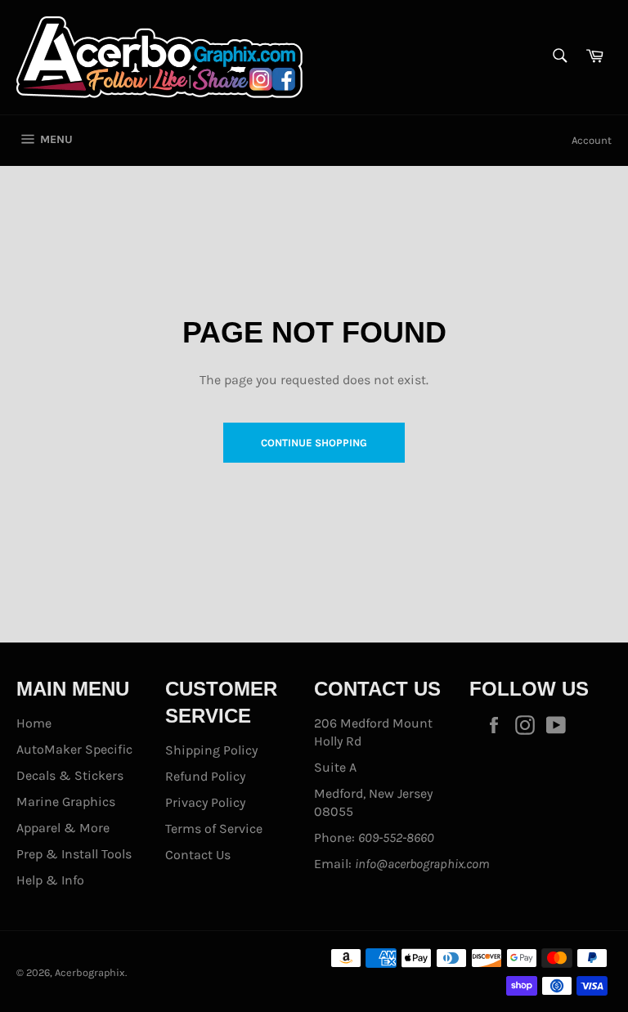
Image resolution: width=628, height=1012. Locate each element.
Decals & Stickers (69, 775)
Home (34, 723)
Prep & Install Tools (74, 854)
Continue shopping (314, 443)
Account (592, 140)
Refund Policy (205, 776)
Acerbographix (90, 972)
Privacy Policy (205, 802)
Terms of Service (213, 828)
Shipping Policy (211, 750)
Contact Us (198, 854)
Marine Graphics (65, 801)
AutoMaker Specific (74, 749)
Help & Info (50, 880)
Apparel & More (63, 827)
